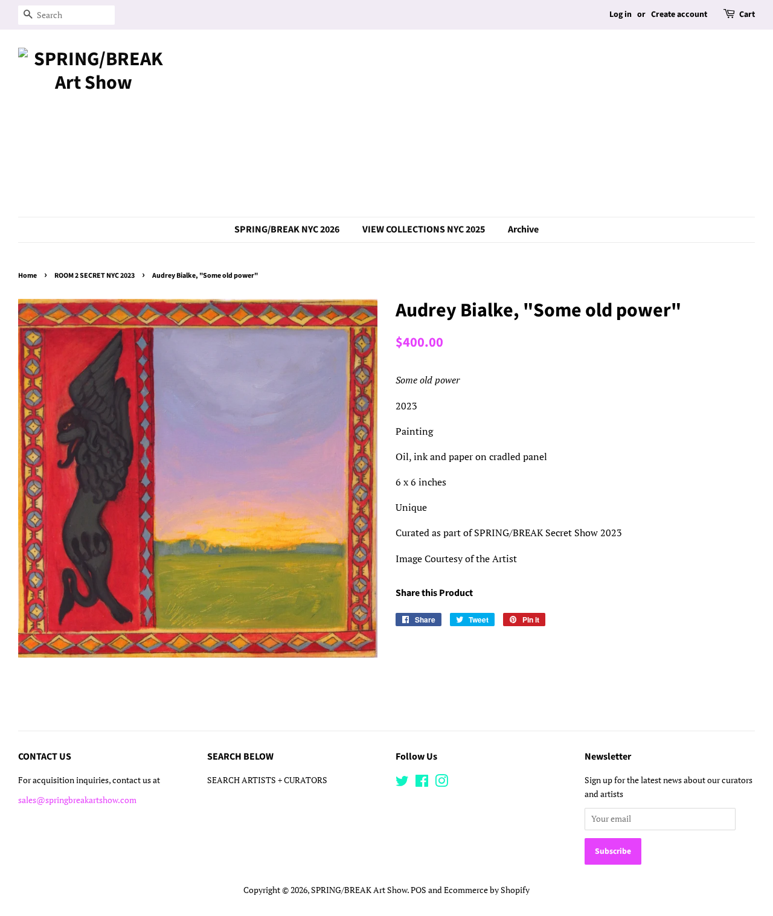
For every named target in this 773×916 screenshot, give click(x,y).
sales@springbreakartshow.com (77, 800)
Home (27, 276)
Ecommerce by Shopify (487, 890)
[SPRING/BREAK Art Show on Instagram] (441, 783)
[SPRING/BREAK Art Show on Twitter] (402, 783)
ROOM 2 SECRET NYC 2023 (94, 276)
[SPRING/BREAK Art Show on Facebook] (422, 783)
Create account (679, 14)
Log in (620, 14)
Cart (747, 14)
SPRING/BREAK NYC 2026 (286, 229)
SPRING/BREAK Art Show (359, 890)
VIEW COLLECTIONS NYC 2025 (423, 229)
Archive (523, 229)
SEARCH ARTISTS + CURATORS (267, 780)
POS (418, 890)
